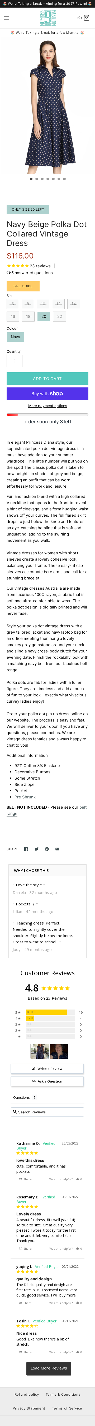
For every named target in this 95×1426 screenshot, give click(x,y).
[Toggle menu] (6, 17)
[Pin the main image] (47, 849)
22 (59, 316)
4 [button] (47, 179)
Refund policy (27, 1394)
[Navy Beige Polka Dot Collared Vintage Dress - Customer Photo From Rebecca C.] (40, 1051)
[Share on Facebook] (26, 849)
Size (10, 296)
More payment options (47, 406)
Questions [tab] (21, 1097)
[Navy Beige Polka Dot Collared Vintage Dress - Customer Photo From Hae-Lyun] (59, 1051)
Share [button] (27, 1179)
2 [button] (36, 179)
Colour (12, 328)
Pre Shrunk (25, 796)
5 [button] (53, 179)
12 (58, 303)
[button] (79, 1179)
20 (43, 316)
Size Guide (23, 286)
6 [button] (58, 179)
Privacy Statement (29, 1408)
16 (13, 316)
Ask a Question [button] (50, 1081)
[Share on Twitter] (37, 849)
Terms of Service (67, 1408)
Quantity (14, 351)
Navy (15, 336)
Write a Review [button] (50, 1068)
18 (28, 316)
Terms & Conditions (63, 1394)
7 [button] (64, 179)
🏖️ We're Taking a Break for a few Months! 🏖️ (47, 33)
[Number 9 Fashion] (47, 18)
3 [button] (42, 179)
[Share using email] (57, 849)
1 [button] (31, 179)
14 (74, 303)
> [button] (48, 1369)
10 (43, 303)
